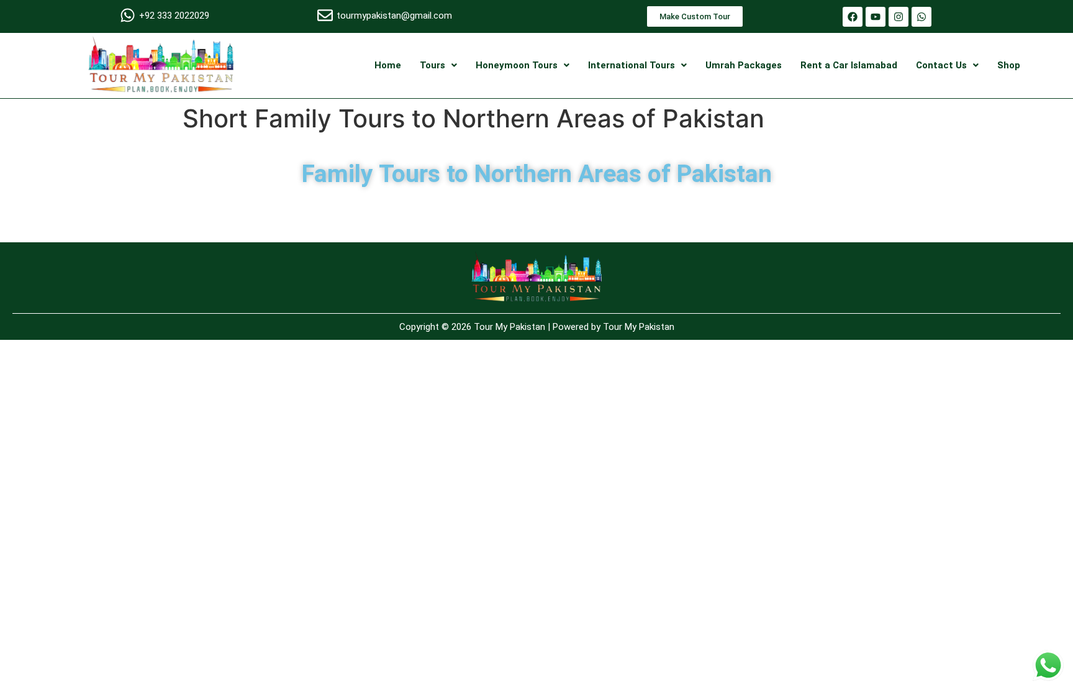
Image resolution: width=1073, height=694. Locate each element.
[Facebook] (852, 17)
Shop (1008, 65)
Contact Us (941, 65)
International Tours (631, 65)
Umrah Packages (743, 65)
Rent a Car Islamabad (848, 65)
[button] (438, 66)
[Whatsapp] (921, 17)
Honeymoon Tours (517, 65)
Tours (432, 65)
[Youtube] (875, 17)
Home (387, 65)
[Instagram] (898, 17)
